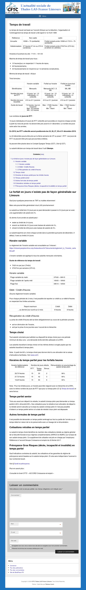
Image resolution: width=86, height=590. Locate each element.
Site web (13, 541)
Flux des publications (16, 568)
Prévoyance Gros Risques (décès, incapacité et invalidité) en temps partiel (39, 186)
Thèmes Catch (49, 584)
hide (42, 154)
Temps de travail (68, 388)
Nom (12, 524)
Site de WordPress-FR (17, 572)
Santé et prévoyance (21, 463)
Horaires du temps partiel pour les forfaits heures (31, 175)
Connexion (13, 566)
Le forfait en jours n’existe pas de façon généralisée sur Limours (33, 158)
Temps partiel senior (21, 178)
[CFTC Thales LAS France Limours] (43, 13)
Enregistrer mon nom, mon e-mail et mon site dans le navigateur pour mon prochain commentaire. (40, 546)
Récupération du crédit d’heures (28, 169)
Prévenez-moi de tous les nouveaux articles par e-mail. (27, 548)
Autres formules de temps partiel (25, 180)
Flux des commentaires (17, 570)
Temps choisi (19, 172)
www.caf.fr (34, 355)
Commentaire (15, 495)
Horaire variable (19, 161)
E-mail (13, 532)
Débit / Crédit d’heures (24, 167)
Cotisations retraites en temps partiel (26, 183)
